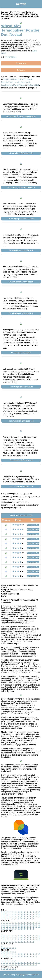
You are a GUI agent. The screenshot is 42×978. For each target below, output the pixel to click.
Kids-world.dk (33, 85)
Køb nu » (21, 70)
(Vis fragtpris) (10, 57)
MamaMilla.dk (19, 85)
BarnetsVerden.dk (8, 82)
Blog (13, 975)
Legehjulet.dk (6, 85)
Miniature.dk (27, 79)
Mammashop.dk (23, 82)
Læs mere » (21, 63)
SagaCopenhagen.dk (12, 79)
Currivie (21, 3)
